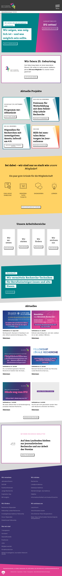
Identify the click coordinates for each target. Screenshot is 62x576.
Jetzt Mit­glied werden (31, 77)
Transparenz (6, 530)
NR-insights (5, 497)
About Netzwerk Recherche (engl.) (42, 571)
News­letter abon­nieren (27, 454)
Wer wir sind (6, 526)
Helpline (33, 494)
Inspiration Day (6, 494)
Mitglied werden (7, 546)
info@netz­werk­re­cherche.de (52, 568)
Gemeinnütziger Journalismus (40, 491)
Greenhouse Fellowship (9, 520)
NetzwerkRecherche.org (7, 12)
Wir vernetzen (6, 477)
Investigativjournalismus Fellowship (13, 514)
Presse (24, 571)
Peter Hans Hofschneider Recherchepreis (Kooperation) (44, 517)
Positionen (5, 540)
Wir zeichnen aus (37, 504)
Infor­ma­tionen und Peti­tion (50, 28)
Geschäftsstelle (6, 537)
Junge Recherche (7, 491)
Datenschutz (13, 571)
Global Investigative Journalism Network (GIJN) (14, 553)
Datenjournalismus (37, 488)
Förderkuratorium (7, 549)
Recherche (34, 481)
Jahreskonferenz (7, 481)
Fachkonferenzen (7, 488)
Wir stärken (35, 477)
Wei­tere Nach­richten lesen (31, 417)
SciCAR (4, 484)
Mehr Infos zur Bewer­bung (41, 118)
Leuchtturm (34, 507)
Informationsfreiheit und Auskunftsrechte (44, 497)
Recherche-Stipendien (9, 507)
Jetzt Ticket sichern (10, 116)
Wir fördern (6, 504)
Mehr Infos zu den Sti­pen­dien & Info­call (13, 146)
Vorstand (4, 533)
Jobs (3, 543)
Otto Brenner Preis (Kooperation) (41, 514)
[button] (3, 572)
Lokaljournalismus (36, 484)
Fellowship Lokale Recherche (11, 510)
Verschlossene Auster (38, 510)
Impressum (20, 571)
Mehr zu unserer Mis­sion (10, 43)
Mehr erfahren (23, 246)
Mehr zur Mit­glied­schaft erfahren (31, 207)
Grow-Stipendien (7, 517)
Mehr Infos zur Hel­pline (40, 145)
